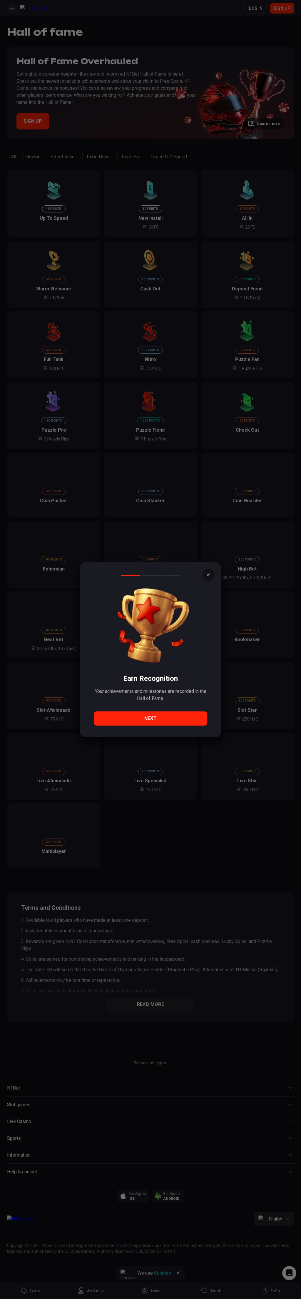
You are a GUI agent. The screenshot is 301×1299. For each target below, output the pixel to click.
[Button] (208, 575)
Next (150, 718)
